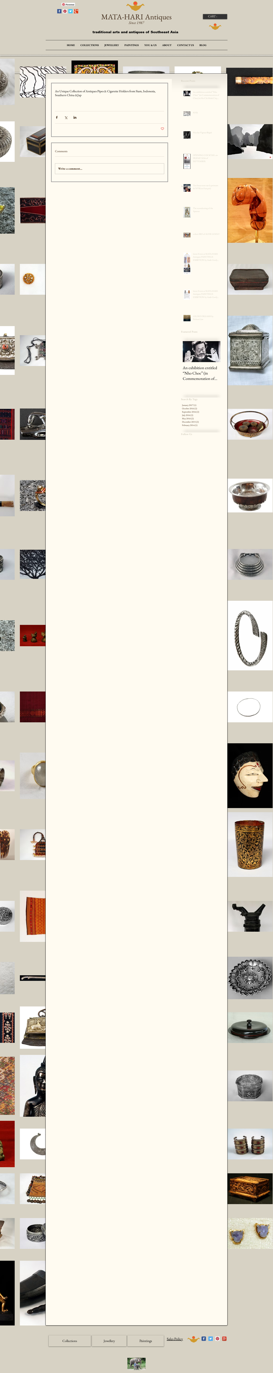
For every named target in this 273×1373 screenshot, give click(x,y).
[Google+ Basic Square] (76, 11)
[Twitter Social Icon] (210, 1338)
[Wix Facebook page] (204, 1338)
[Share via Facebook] (56, 117)
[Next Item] (214, 351)
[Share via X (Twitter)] (66, 117)
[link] (214, 16)
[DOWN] (215, 26)
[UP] (193, 1339)
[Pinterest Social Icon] (65, 11)
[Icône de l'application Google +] (224, 1338)
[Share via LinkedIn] (75, 117)
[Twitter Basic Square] (70, 11)
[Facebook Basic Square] (59, 11)
